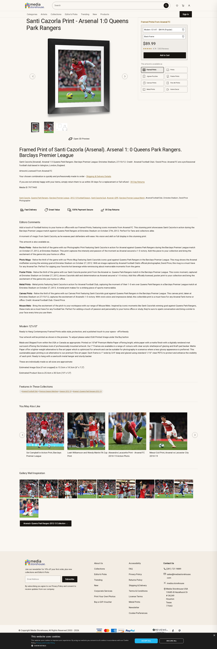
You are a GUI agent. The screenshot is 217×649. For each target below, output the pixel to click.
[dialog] (108, 641)
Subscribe (69, 579)
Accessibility (135, 563)
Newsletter (134, 607)
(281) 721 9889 (173, 569)
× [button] (214, 635)
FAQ (131, 569)
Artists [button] (44, 14)
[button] (81, 645)
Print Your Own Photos (104, 596)
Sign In (186, 14)
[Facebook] (173, 632)
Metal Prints (134, 602)
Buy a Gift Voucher (103, 602)
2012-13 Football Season (80, 198)
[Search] (166, 5)
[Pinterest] (180, 632)
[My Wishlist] (177, 5)
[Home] (36, 5)
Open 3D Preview (81, 138)
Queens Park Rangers (39, 198)
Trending (85, 14)
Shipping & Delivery (138, 585)
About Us (98, 563)
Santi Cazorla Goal (98, 198)
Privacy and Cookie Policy (45, 643)
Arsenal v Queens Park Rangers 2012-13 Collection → (45, 523)
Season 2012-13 (65, 391)
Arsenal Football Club (30, 391)
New (95, 14)
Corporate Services (103, 591)
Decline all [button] (172, 641)
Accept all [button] (146, 641)
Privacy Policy (135, 574)
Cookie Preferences (138, 613)
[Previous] (32, 76)
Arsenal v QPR (112, 198)
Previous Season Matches (48, 391)
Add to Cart (165, 55)
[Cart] (183, 5)
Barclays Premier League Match (132, 198)
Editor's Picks (71, 14)
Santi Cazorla (24, 198)
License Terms (136, 596)
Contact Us (168, 563)
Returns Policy (135, 580)
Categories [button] (32, 14)
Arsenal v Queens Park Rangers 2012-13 (87, 391)
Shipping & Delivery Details (98, 176)
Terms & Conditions (138, 591)
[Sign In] (189, 5)
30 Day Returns (137, 182)
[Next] (125, 76)
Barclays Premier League (59, 198)
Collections (56, 14)
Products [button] (104, 14)
